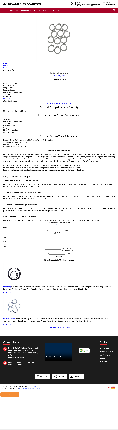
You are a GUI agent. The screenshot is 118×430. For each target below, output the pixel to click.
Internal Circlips (9, 319)
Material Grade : (80, 289)
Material (6, 132)
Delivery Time (8, 144)
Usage (5, 128)
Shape (5, 123)
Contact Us (54, 10)
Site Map (103, 362)
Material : (57, 287)
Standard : (41, 287)
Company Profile (23, 10)
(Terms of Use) (34, 386)
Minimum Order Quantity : (22, 287)
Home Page (8, 10)
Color (5, 119)
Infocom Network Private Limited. (29, 388)
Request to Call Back (54, 103)
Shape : (46, 289)
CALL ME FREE (64, 328)
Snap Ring (7, 287)
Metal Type (7, 130)
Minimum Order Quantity (12, 111)
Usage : (105, 287)
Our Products (40, 10)
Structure (6, 126)
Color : (68, 289)
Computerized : (92, 287)
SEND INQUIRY (53, 328)
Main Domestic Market (11, 147)
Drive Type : (11, 289)
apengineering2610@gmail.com (88, 5)
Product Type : (29, 289)
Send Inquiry (66, 103)
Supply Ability (8, 142)
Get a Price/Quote (59, 76)
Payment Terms (8, 140)
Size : (58, 289)
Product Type (8, 121)
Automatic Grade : (76, 287)
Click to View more (9, 99)
